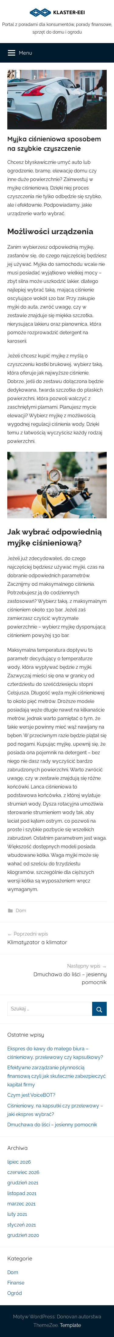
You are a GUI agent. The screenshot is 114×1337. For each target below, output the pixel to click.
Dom (21, 910)
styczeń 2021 (21, 1225)
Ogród (14, 1293)
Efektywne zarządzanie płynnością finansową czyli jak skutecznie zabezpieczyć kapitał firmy (56, 1076)
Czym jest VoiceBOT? (31, 1095)
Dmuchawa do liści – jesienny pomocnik (52, 1125)
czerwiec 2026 (23, 1172)
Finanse (15, 1283)
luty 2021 (17, 1214)
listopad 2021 (21, 1193)
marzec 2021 (21, 1204)
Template (70, 1325)
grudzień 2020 (23, 1235)
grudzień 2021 (22, 1183)
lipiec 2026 (19, 1162)
